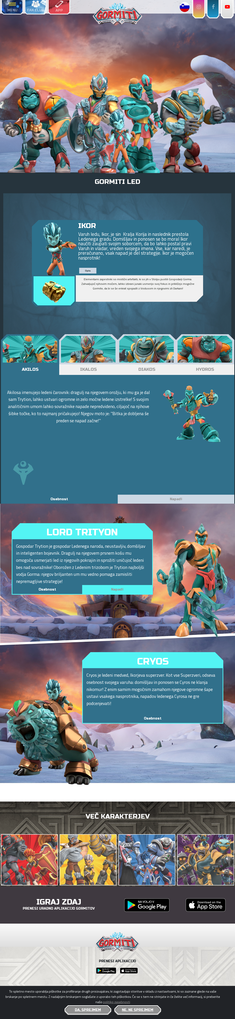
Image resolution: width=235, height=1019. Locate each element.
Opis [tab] (88, 270)
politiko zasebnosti (116, 1002)
